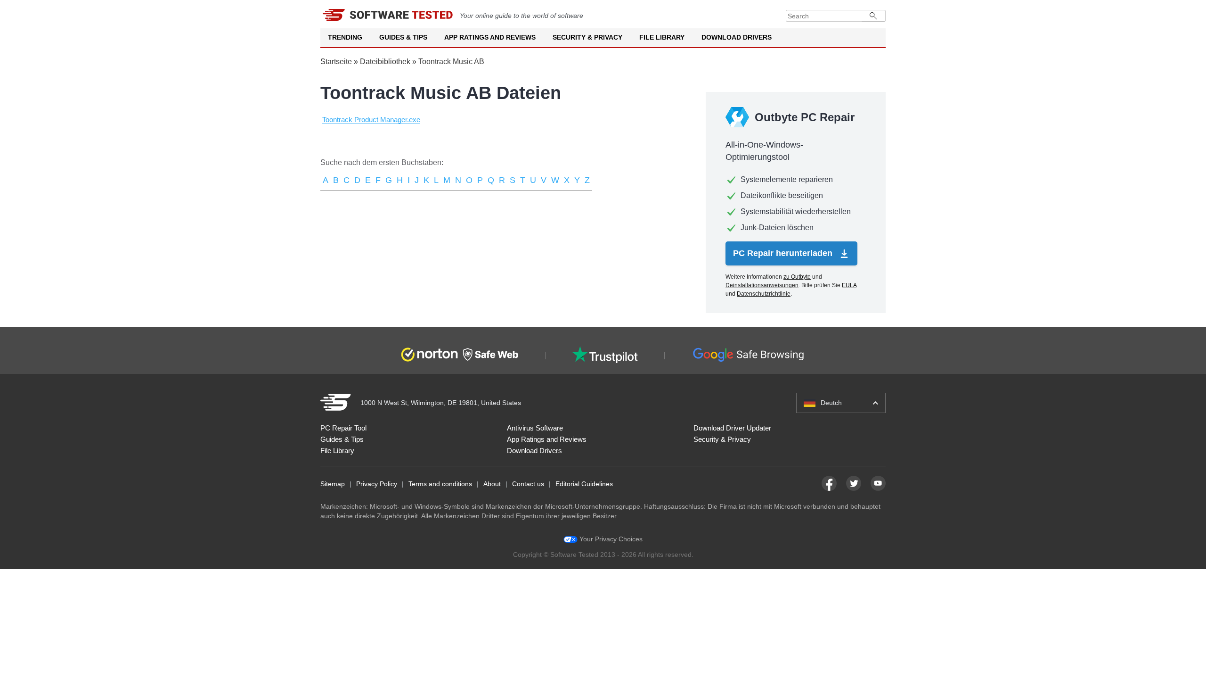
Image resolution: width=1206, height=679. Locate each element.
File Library (661, 37)
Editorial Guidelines (584, 484)
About (492, 484)
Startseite (336, 62)
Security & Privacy (587, 37)
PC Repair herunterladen (784, 253)
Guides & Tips (403, 37)
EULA (849, 285)
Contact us (528, 484)
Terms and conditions (440, 484)
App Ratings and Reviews (490, 37)
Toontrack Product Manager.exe (371, 120)
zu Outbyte (797, 276)
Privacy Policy (376, 484)
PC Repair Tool (343, 428)
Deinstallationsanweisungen (762, 285)
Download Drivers (736, 37)
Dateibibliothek (385, 62)
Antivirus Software (535, 428)
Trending (345, 37)
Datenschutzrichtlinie (763, 293)
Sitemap (332, 484)
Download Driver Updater (732, 428)
